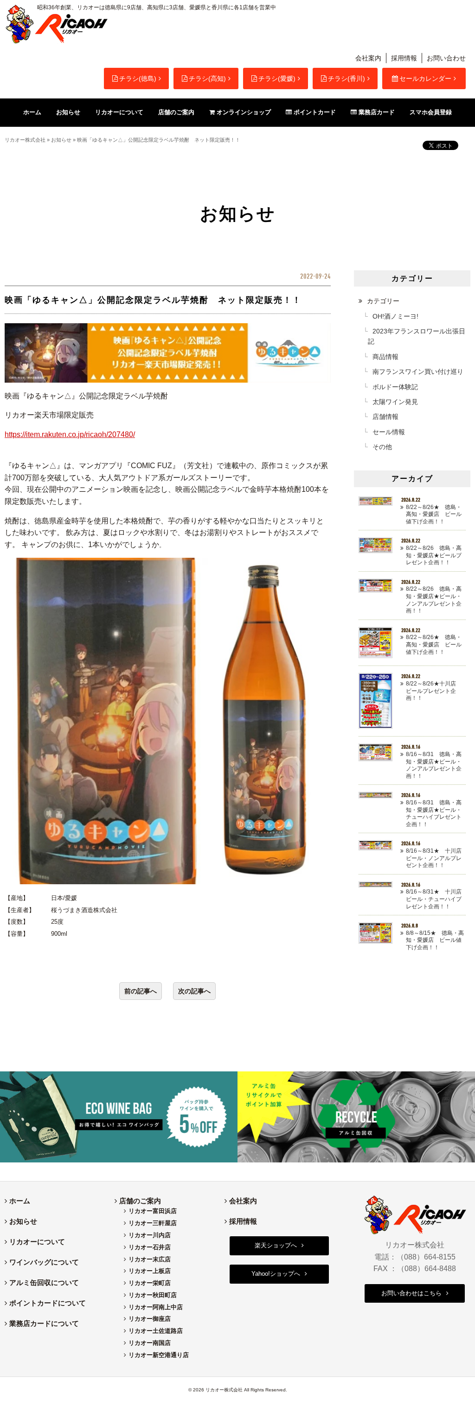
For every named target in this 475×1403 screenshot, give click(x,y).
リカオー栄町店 (149, 1282)
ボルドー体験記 (395, 387)
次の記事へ (194, 991)
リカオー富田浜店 (152, 1210)
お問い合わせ (446, 58)
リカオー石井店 (149, 1247)
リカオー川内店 (149, 1235)
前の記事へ (140, 991)
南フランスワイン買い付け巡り (417, 371)
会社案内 (368, 58)
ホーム (19, 1201)
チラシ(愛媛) (276, 78)
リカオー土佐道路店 (155, 1330)
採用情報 (404, 58)
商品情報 (385, 356)
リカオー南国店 (149, 1342)
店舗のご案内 (140, 1201)
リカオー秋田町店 (152, 1295)
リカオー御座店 (149, 1318)
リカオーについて (37, 1242)
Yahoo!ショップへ (275, 1273)
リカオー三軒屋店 (152, 1223)
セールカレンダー (425, 78)
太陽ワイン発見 (395, 401)
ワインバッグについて (44, 1262)
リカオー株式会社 (25, 140)
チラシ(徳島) (137, 78)
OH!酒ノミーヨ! (395, 316)
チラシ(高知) (207, 78)
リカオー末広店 (149, 1259)
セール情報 (388, 432)
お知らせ (61, 140)
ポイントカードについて (47, 1303)
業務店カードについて (44, 1323)
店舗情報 (385, 416)
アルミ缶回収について (44, 1282)
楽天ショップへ (276, 1245)
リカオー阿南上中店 (155, 1307)
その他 (382, 446)
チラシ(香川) (346, 78)
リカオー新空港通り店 (158, 1354)
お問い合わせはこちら (411, 1293)
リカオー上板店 (149, 1270)
